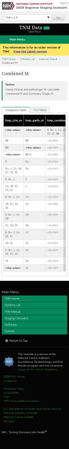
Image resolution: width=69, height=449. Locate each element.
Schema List (27, 59)
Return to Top (19, 341)
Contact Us (10, 381)
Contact (9, 331)
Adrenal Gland (48, 59)
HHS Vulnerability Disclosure (21, 401)
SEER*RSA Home (14, 377)
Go (58, 17)
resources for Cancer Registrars (37, 369)
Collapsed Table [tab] (15, 110)
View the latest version (30, 51)
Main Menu (17, 39)
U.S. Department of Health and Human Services (32, 409)
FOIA (6, 397)
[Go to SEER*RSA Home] (34, 6)
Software (11, 325)
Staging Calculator (16, 318)
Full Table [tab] (40, 110)
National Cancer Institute (18, 417)
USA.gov (8, 421)
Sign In (63, 3)
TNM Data (33, 28)
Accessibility (11, 393)
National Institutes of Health (20, 413)
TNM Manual (13, 312)
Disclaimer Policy (13, 389)
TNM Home (9, 59)
